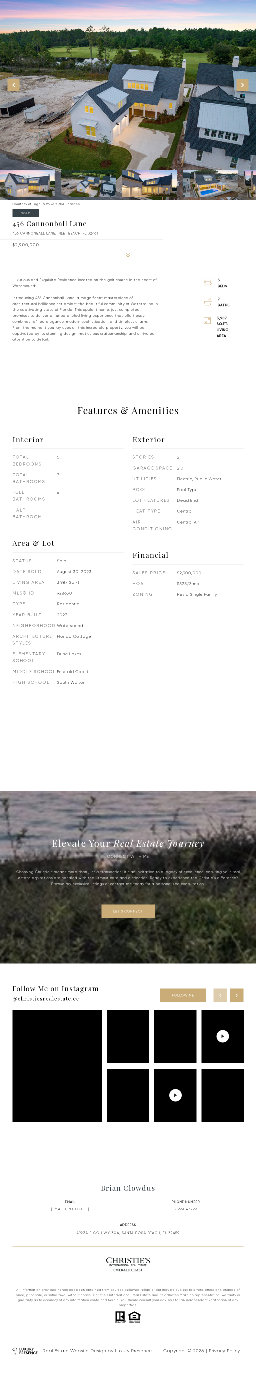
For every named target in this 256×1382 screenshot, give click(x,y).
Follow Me (183, 995)
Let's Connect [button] (128, 911)
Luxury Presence (133, 1350)
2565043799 (185, 1209)
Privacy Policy (224, 1350)
